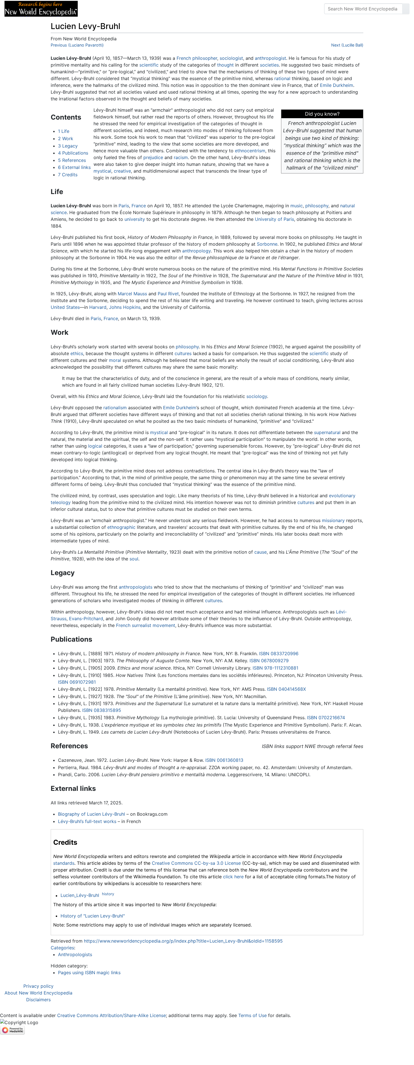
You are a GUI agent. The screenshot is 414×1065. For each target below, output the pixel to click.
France (139, 205)
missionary (333, 520)
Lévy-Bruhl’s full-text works (87, 821)
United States (65, 307)
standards (63, 863)
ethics (76, 353)
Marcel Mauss (132, 293)
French (184, 58)
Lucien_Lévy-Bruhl (80, 895)
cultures (183, 353)
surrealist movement (153, 625)
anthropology (196, 251)
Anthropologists (75, 954)
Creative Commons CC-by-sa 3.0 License (196, 863)
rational (282, 78)
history (108, 894)
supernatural (327, 432)
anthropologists (135, 587)
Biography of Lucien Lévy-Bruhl (91, 814)
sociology (256, 396)
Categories (62, 947)
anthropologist (270, 58)
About (118, 9)
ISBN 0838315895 (101, 710)
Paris (124, 205)
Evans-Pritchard (86, 618)
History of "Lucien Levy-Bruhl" (93, 916)
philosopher (204, 58)
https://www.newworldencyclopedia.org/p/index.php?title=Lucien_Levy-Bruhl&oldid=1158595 (183, 941)
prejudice (153, 157)
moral (115, 360)
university (134, 219)
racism (181, 157)
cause (260, 552)
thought (225, 65)
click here (233, 876)
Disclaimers (38, 999)
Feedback (144, 9)
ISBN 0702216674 (326, 717)
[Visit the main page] (41, 8)
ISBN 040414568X (286, 689)
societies (269, 65)
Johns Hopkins (125, 307)
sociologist (231, 58)
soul (134, 559)
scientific (149, 65)
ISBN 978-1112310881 (275, 668)
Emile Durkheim (336, 85)
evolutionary (342, 495)
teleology (61, 502)
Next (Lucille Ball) (347, 45)
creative (122, 171)
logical (95, 446)
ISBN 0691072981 (77, 682)
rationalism (115, 407)
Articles (95, 9)
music (296, 205)
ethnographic (121, 527)
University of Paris (274, 219)
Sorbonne (267, 244)
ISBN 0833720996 (279, 653)
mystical (102, 171)
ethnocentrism (250, 150)
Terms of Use (252, 1015)
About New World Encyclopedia (38, 993)
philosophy (316, 205)
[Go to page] (405, 8)
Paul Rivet (168, 293)
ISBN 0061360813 (224, 760)
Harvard (97, 307)
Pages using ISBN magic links (89, 972)
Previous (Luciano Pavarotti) (77, 45)
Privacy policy (38, 986)
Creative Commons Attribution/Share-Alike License (111, 1015)
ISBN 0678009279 (269, 660)
